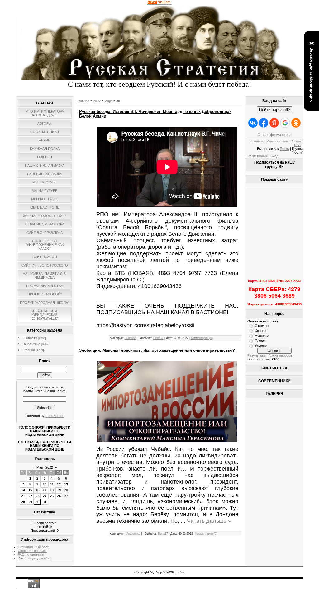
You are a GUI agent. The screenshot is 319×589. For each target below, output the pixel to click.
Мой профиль (277, 141)
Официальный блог (33, 547)
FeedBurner (54, 416)
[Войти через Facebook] (263, 123)
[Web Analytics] (159, 3)
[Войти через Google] (285, 123)
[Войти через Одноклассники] (296, 123)
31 (44, 502)
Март (108, 101)
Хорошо (261, 330)
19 (59, 490)
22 (30, 496)
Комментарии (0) (202, 338)
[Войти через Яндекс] (274, 123)
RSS (297, 145)
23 (37, 496)
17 (44, 490)
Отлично (262, 325)
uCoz (181, 572)
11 (52, 484)
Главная (83, 101)
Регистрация (258, 156)
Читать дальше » (209, 521)
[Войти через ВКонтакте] (253, 123)
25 (52, 496)
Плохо (260, 340)
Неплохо (262, 335)
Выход (296, 141)
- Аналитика (30, 344)
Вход (274, 156)
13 (66, 484)
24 (44, 496)
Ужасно (261, 345)
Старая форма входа (274, 135)
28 (23, 502)
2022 (97, 101)
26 (59, 496)
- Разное (28, 350)
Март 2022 (44, 467)
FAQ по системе (31, 554)
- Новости (29, 338)
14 (23, 490)
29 (30, 502)
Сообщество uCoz (32, 551)
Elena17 (158, 338)
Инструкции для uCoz (35, 558)
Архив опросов (280, 355)
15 (30, 490)
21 (23, 496)
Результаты (256, 355)
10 (44, 484)
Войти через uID (274, 109)
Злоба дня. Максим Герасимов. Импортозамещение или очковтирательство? (157, 350)
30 (37, 502)
